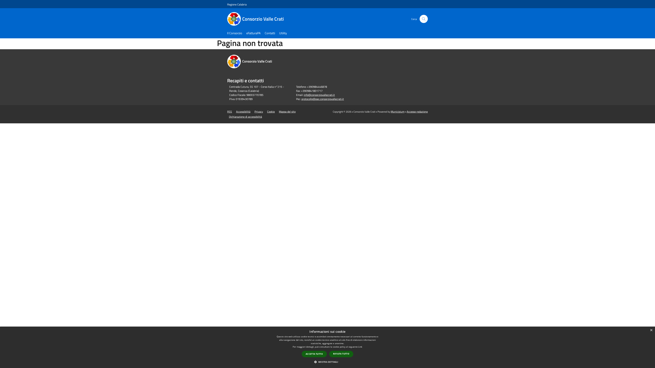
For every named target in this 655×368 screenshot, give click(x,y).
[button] (327, 362)
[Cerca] (424, 19)
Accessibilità (243, 112)
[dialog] (327, 347)
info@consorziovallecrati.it (319, 95)
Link (360, 346)
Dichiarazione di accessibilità (245, 117)
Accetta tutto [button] (314, 353)
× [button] (651, 330)
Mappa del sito (287, 112)
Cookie (271, 112)
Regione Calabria (237, 4)
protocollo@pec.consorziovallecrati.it (322, 99)
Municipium (397, 112)
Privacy (258, 112)
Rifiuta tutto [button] (341, 353)
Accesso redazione (417, 112)
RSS (229, 112)
